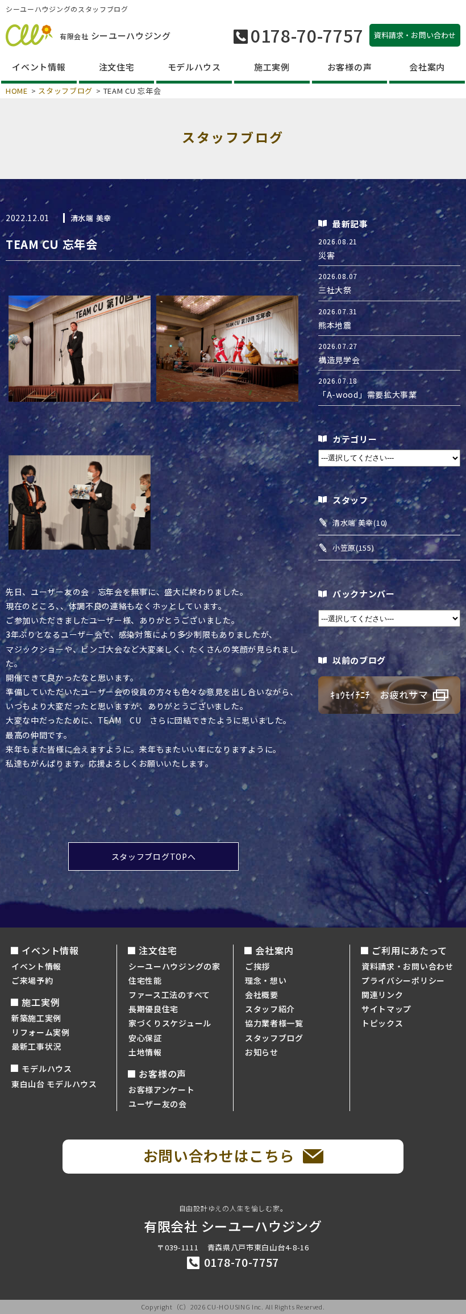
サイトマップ (386, 1008)
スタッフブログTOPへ (153, 856)
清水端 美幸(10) (360, 522)
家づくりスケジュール (169, 1023)
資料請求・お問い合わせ (407, 966)
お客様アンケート (161, 1089)
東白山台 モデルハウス (54, 1084)
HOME (17, 90)
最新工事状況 (36, 1046)
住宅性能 (145, 980)
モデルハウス (47, 1068)
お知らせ (261, 1052)
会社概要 (261, 994)
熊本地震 (335, 325)
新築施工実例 (36, 1018)
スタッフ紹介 (270, 1008)
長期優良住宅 (153, 1008)
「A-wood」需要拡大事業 (367, 394)
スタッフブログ (65, 90)
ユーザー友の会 (157, 1103)
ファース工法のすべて (169, 994)
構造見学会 (339, 359)
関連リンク (382, 994)
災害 (326, 255)
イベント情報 (36, 966)
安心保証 (145, 1037)
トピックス (382, 1023)
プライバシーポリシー (403, 980)
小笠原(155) (353, 547)
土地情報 (145, 1052)
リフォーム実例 (40, 1032)
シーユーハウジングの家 (174, 966)
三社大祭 (335, 290)
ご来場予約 (32, 980)
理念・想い (266, 980)
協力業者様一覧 (274, 1023)
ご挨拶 (257, 966)
